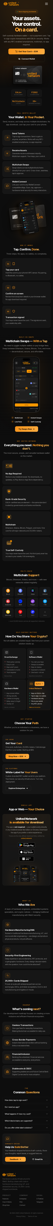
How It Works (7, 1202)
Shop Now (6, 1205)
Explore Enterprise (17, 788)
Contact (22, 1205)
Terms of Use (32, 1216)
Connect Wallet (28, 59)
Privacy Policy (20, 1216)
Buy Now (38, 683)
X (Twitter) (39, 1199)
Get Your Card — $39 (28, 51)
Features (5, 1199)
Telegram (39, 1202)
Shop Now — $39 (16, 756)
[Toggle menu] (46, 3)
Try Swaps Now (25, 429)
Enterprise (22, 1199)
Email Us (39, 1159)
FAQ (20, 1202)
